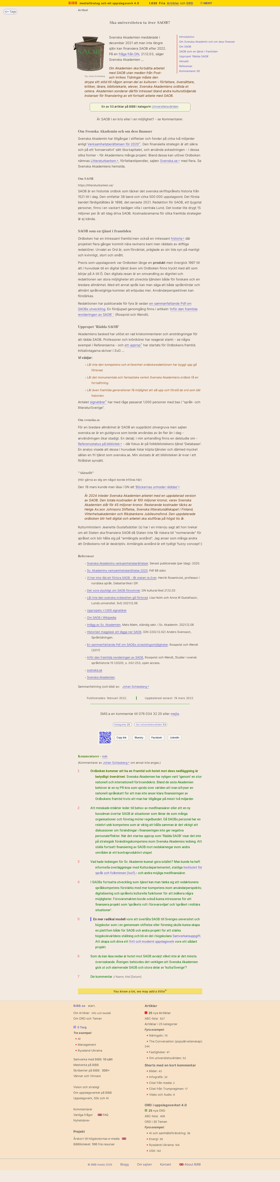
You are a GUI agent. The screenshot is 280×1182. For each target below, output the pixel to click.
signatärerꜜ (98, 402)
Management (87, 1044)
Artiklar (173, 3)
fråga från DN (129, 54)
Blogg (124, 1164)
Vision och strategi (86, 1087)
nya (160, 1013)
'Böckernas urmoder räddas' (157, 487)
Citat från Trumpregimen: (168, 1088)
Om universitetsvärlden (151, 724)
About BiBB (192, 1164)
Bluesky (139, 737)
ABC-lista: (151, 1018)
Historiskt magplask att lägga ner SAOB (114, 632)
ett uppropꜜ (133, 345)
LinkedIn (174, 737)
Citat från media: (162, 1083)
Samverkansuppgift (186, 936)
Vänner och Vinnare (87, 1076)
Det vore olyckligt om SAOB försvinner (113, 590)
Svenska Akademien (101, 677)
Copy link (122, 737)
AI (79, 1038)
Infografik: (158, 1077)
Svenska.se (170, 161)
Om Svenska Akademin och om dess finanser (207, 41)
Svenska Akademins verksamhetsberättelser (117, 563)
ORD (189, 3)
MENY (208, 3)
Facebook (156, 737)
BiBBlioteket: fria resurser (94, 1144)
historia (177, 238)
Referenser (185, 66)
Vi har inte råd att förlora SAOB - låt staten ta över (121, 577)
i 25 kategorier (161, 1024)
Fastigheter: (159, 1052)
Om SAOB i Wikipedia (101, 617)
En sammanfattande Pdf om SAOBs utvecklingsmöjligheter (127, 644)
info (105, 756)
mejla (175, 714)
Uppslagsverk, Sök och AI (91, 1098)
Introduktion (186, 36)
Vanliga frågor (83, 1115)
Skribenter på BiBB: (91, 1070)
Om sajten (144, 1164)
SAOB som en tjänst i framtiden (198, 51)
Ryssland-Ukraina (90, 1050)
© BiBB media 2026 (100, 1164)
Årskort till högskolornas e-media (96, 1138)
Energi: (156, 1139)
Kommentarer (82, 1109)
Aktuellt (184, 61)
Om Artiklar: (81, 1013)
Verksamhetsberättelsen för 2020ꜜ (114, 144)
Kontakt (165, 1164)
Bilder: (155, 1071)
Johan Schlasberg (135, 686)
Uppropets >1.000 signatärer (107, 610)
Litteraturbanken (104, 161)
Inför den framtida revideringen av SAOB (115, 657)
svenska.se (94, 670)
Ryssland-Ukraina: (164, 1145)
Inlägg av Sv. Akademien (104, 624)
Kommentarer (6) (189, 71)
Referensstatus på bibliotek (100, 444)
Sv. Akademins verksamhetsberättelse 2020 (117, 570)
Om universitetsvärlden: (167, 1058)
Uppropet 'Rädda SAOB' (194, 56)
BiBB (103, 3)
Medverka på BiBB (86, 1065)
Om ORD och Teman (87, 1018)
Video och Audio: (162, 1094)
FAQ (105, 1115)
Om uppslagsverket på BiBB (92, 1092)
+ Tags (11, 11)
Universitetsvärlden (165, 106)
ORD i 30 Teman (156, 1121)
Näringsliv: (158, 1035)
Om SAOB (185, 46)
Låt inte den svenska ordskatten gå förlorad (117, 597)
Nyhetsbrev (81, 1120)
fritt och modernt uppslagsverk (151, 941)
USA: (155, 1150)
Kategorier (122, 724)
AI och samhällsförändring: (169, 1133)
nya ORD (157, 1110)
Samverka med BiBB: (87, 1059)
